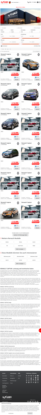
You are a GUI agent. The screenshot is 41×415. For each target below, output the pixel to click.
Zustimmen (30, 413)
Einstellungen (11, 413)
